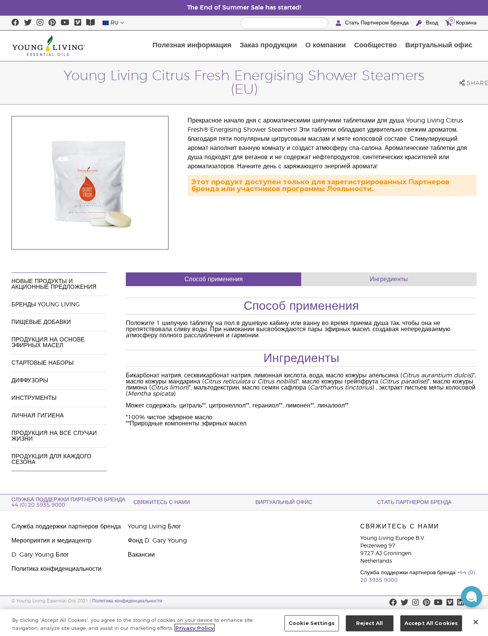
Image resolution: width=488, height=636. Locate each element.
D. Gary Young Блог (40, 555)
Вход (432, 23)
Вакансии (141, 555)
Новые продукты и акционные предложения (53, 284)
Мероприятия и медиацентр (51, 541)
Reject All (369, 623)
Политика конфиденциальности (56, 569)
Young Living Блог (154, 526)
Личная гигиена (37, 416)
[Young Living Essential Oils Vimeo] (77, 23)
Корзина (463, 21)
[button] (471, 596)
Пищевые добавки (41, 322)
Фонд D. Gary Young (157, 541)
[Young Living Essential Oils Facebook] (15, 23)
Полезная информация (191, 45)
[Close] (475, 621)
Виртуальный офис (438, 45)
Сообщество (375, 45)
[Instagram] (40, 23)
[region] (244, 622)
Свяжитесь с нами (161, 502)
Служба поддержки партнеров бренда (66, 526)
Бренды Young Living (45, 305)
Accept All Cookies (431, 623)
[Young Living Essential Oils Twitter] (28, 23)
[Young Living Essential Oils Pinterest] (52, 23)
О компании (325, 45)
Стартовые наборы (42, 363)
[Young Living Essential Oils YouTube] (65, 23)
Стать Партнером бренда (377, 23)
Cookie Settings (312, 623)
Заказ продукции (268, 45)
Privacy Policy (194, 628)
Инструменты (33, 398)
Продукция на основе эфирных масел (48, 342)
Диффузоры (29, 380)
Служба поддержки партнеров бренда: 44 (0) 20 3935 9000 (68, 502)
